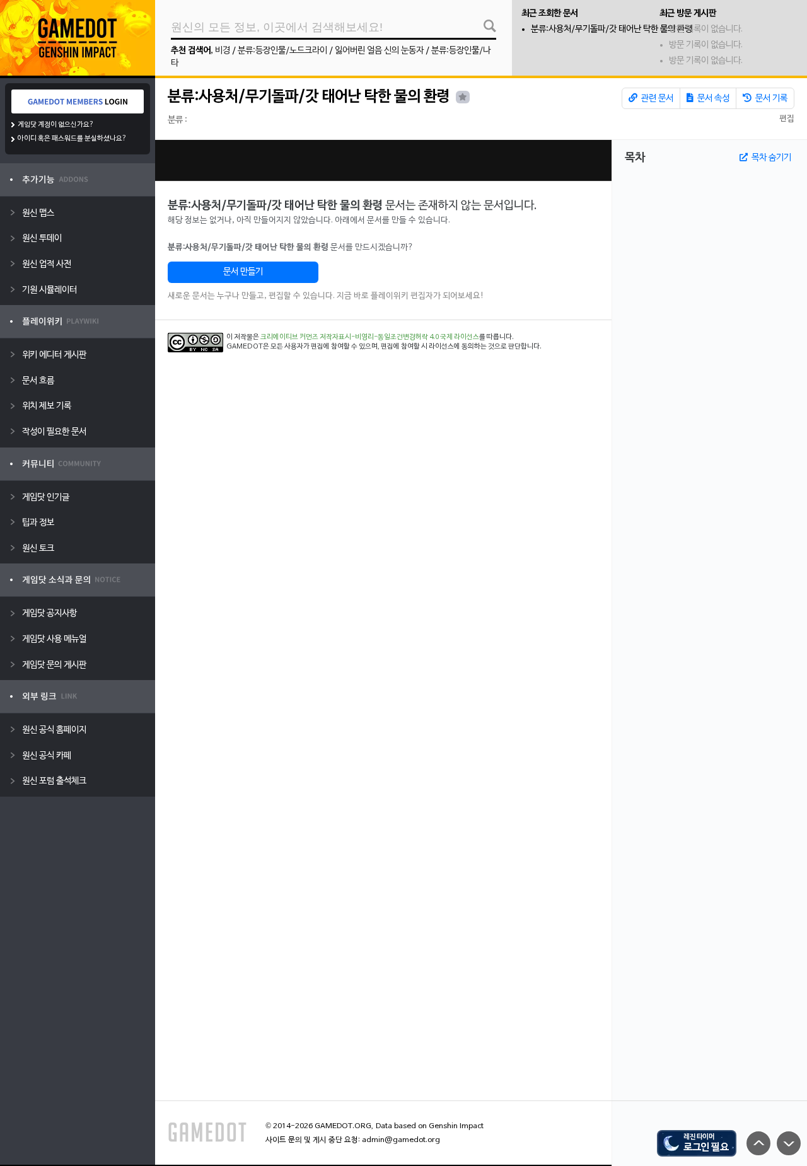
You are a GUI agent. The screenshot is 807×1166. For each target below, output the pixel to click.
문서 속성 (712, 98)
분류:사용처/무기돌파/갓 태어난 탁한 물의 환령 (611, 29)
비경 (222, 50)
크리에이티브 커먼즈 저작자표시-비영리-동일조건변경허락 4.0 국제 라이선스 (369, 337)
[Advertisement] (383, 160)
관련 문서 (656, 98)
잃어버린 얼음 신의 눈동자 (379, 50)
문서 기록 (770, 98)
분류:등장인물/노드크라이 (282, 50)
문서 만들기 (243, 272)
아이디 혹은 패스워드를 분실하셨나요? (72, 138)
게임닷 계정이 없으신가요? (56, 125)
